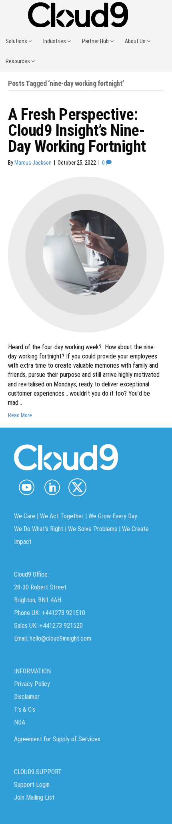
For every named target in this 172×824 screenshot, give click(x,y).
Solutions (17, 41)
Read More (20, 415)
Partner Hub (96, 41)
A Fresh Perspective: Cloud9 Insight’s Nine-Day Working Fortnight (77, 130)
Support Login (32, 784)
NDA (19, 722)
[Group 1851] (77, 487)
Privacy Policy (32, 684)
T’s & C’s (24, 709)
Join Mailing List (34, 797)
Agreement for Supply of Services (57, 739)
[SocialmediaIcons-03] (26, 487)
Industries (55, 41)
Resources (18, 61)
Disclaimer (27, 697)
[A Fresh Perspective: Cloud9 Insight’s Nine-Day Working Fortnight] (86, 254)
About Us (136, 41)
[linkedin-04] (51, 487)
